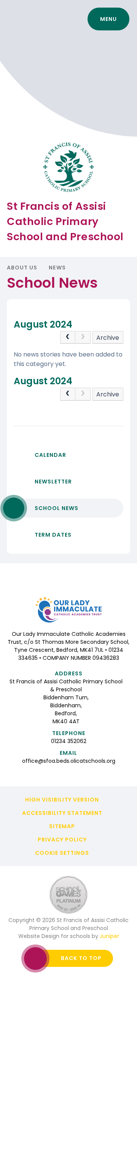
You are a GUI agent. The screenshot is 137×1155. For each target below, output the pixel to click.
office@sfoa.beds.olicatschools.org (68, 761)
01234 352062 (68, 741)
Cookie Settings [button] (62, 853)
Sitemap (62, 826)
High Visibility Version (62, 799)
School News (56, 508)
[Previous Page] (67, 337)
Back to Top (81, 958)
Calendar (50, 455)
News (57, 267)
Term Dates (53, 535)
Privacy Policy (62, 839)
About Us (22, 267)
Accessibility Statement (62, 813)
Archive (107, 337)
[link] (83, 337)
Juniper (109, 936)
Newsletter (53, 481)
